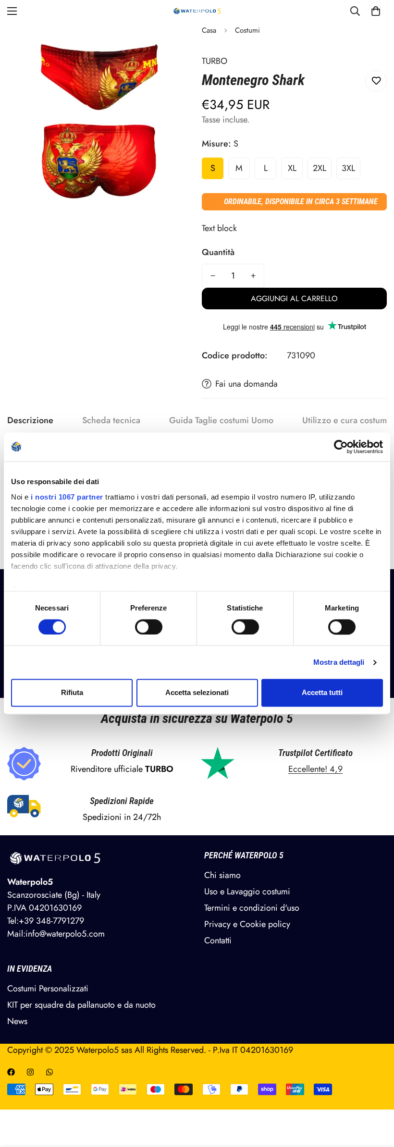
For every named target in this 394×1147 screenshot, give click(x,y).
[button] (376, 11)
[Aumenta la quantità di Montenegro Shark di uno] (253, 275)
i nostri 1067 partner (67, 497)
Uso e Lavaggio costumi (247, 891)
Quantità (218, 252)
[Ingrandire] (172, 42)
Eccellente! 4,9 (315, 769)
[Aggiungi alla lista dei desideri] (376, 81)
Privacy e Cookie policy (247, 924)
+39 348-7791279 (51, 921)
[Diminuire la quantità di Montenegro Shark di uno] (212, 275)
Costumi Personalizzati (47, 988)
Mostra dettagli (339, 662)
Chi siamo (222, 875)
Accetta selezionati (197, 693)
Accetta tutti (322, 693)
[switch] (148, 627)
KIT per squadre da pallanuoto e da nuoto (81, 1005)
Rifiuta (72, 693)
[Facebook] (11, 1072)
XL (292, 168)
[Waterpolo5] (197, 11)
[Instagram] (30, 1072)
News (17, 1021)
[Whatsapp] (49, 1072)
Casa (209, 30)
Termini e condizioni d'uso (251, 908)
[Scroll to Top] (375, 1095)
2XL (319, 168)
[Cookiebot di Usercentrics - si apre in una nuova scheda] (341, 446)
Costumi (247, 30)
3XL (348, 168)
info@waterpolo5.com (65, 933)
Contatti (218, 940)
